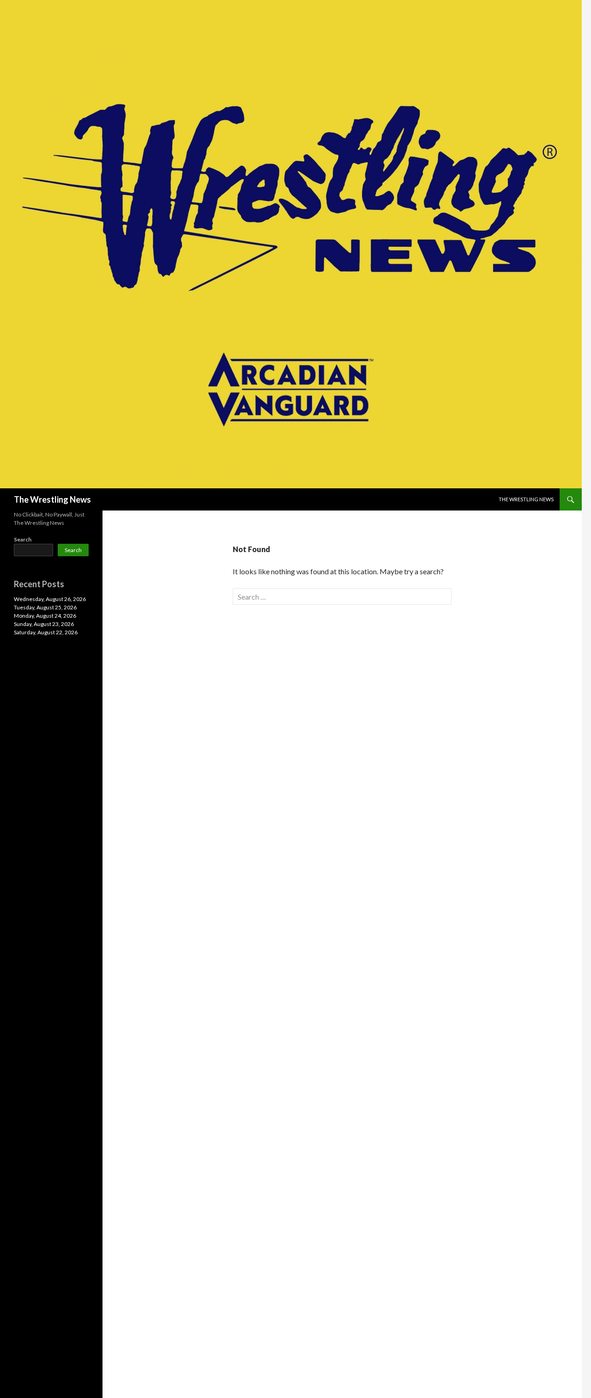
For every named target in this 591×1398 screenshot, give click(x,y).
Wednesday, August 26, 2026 (50, 599)
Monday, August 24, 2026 (45, 615)
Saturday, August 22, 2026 (46, 632)
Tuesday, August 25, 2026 (45, 607)
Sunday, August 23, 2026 (44, 623)
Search (22, 539)
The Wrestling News (52, 499)
